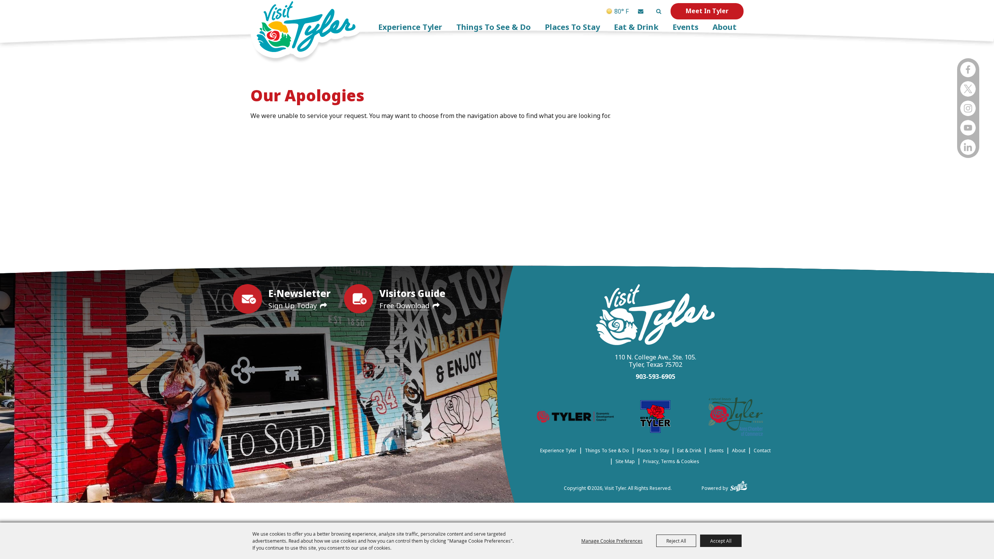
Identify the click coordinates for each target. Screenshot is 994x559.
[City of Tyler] (655, 418)
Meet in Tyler (707, 11)
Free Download (404, 305)
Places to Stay (572, 27)
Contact (762, 450)
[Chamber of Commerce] (736, 418)
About (724, 27)
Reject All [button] (676, 541)
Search (658, 11)
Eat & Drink (636, 27)
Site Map (625, 461)
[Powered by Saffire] (738, 484)
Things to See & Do (493, 27)
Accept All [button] (721, 541)
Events (686, 27)
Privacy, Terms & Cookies (671, 461)
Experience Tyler (410, 27)
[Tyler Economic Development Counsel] (575, 418)
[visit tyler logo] (655, 315)
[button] (640, 11)
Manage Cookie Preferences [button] (612, 541)
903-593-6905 (655, 376)
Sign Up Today (292, 305)
